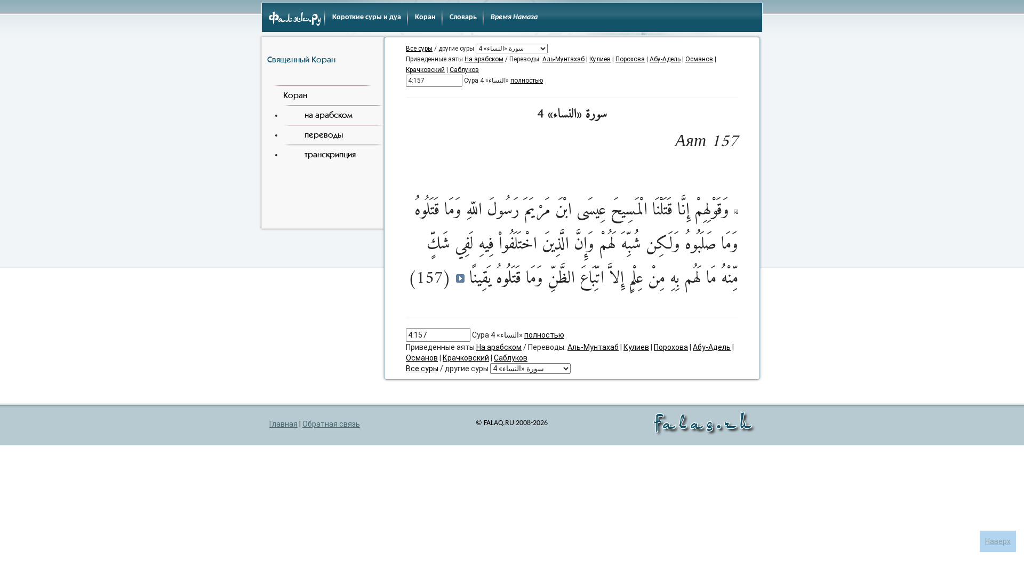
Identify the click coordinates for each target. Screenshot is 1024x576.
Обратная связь (331, 424)
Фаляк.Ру (295, 19)
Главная (283, 424)
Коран (425, 17)
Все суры (419, 48)
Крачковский (425, 70)
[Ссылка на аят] (736, 211)
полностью (526, 80)
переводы (324, 134)
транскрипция (330, 154)
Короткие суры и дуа (366, 17)
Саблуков (464, 70)
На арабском (484, 59)
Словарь (463, 17)
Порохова (630, 59)
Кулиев (600, 59)
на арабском (329, 114)
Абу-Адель (665, 59)
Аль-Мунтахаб (563, 59)
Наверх (998, 541)
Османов (699, 59)
